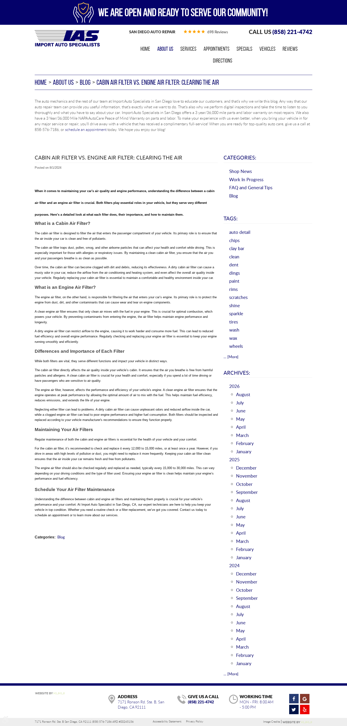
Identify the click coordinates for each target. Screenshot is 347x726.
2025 (234, 459)
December (246, 468)
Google (304, 698)
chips (234, 240)
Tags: (231, 218)
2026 (234, 386)
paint (234, 281)
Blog (85, 82)
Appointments (216, 49)
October (244, 484)
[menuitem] (145, 49)
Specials (244, 49)
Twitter (294, 709)
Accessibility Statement (167, 721)
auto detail (239, 232)
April (240, 427)
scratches (238, 297)
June (240, 410)
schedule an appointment (85, 129)
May (240, 419)
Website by (297, 722)
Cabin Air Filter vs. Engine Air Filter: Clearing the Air (158, 82)
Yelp (304, 709)
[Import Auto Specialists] (67, 38)
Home (145, 49)
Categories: (240, 157)
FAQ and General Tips (250, 187)
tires (233, 322)
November (246, 476)
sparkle (236, 313)
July (240, 402)
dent (233, 264)
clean (234, 256)
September (247, 492)
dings (234, 273)
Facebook (294, 698)
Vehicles (267, 49)
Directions (222, 61)
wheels (236, 346)
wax (233, 338)
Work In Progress (246, 179)
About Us (165, 49)
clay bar (236, 248)
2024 (234, 565)
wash (234, 330)
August (243, 394)
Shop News (240, 171)
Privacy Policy (194, 721)
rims (233, 289)
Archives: (237, 372)
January (243, 451)
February (245, 443)
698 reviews (217, 31)
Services (188, 49)
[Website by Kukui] (50, 693)
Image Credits (271, 721)
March (242, 435)
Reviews (290, 49)
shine (234, 305)
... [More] (231, 356)
